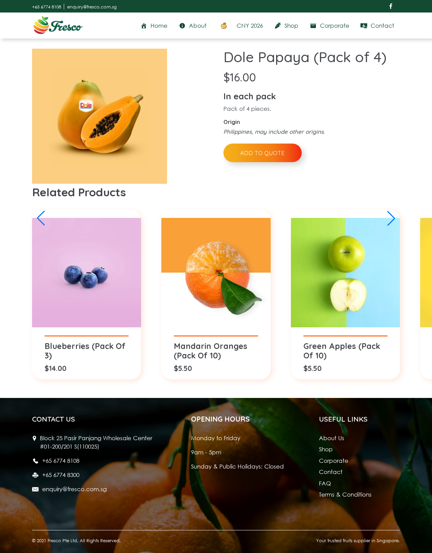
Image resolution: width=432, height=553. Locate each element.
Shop (326, 449)
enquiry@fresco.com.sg (92, 6)
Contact (331, 471)
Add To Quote (262, 152)
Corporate (333, 460)
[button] (391, 218)
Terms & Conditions (345, 494)
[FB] (390, 6)
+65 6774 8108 (46, 6)
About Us (331, 438)
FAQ (325, 483)
